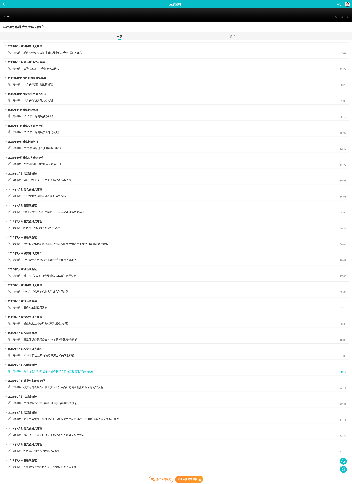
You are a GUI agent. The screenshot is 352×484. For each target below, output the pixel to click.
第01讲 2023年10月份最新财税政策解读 (36, 148)
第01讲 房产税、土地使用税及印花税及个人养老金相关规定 (48, 435)
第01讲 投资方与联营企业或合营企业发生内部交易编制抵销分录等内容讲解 (57, 387)
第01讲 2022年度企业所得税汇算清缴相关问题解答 (43, 355)
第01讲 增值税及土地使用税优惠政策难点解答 (40, 323)
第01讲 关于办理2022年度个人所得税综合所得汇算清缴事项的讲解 (52, 371)
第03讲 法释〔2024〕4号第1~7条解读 (35, 68)
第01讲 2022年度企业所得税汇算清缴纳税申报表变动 (44, 403)
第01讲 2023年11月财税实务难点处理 (35, 132)
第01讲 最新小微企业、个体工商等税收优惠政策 (41, 180)
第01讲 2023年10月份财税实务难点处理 (36, 164)
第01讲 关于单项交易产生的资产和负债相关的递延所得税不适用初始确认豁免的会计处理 (65, 419)
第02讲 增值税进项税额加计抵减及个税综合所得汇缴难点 (47, 52)
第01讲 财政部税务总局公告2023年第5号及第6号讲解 (44, 339)
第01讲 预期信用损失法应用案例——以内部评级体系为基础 (48, 212)
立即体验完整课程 (188, 479)
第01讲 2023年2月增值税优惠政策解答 (36, 451)
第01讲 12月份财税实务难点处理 (32, 100)
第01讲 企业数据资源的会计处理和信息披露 (39, 196)
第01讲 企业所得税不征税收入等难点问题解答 (40, 291)
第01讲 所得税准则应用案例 (29, 307)
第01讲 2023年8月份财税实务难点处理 (36, 228)
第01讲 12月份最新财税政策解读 (32, 84)
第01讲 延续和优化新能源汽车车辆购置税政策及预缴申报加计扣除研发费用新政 (60, 243)
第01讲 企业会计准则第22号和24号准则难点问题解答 (44, 259)
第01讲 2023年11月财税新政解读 (32, 116)
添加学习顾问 (163, 479)
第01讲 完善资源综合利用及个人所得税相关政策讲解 (44, 467)
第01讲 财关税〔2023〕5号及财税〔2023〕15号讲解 (44, 275)
